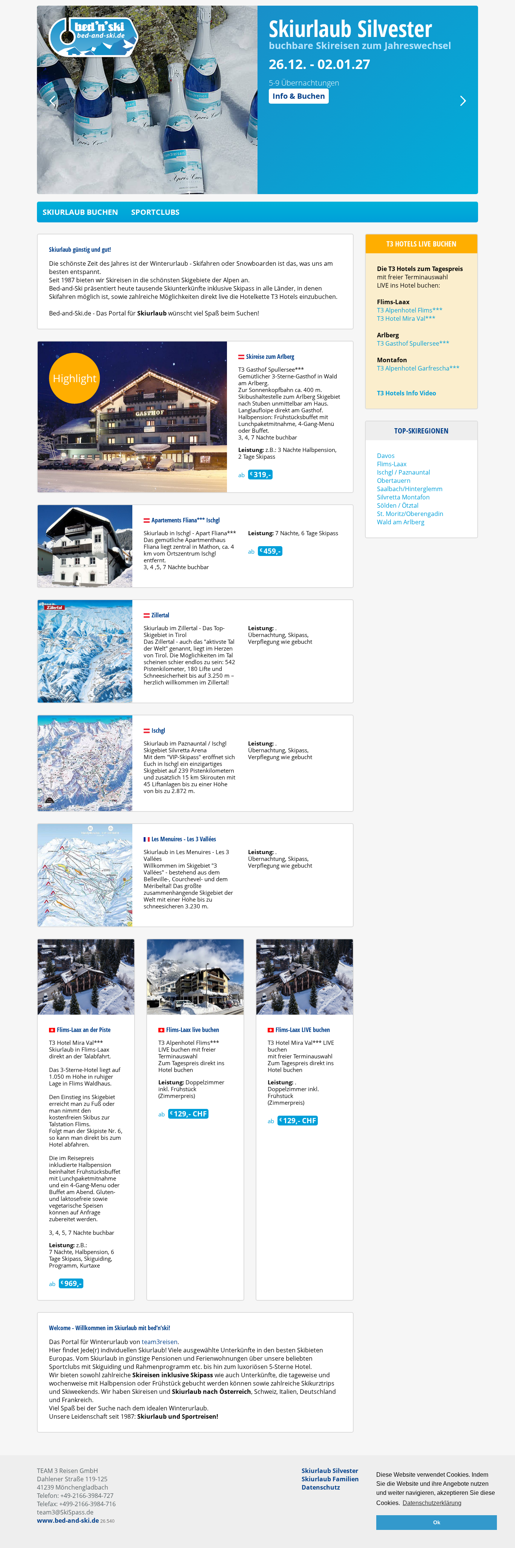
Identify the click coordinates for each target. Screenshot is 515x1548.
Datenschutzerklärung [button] (432, 1503)
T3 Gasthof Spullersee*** (413, 343)
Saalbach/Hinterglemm (410, 489)
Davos (386, 456)
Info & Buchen (299, 96)
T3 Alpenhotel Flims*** (410, 310)
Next (463, 101)
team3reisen (160, 1342)
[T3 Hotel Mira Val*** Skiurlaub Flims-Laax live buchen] (304, 977)
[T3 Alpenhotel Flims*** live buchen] (195, 977)
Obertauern (394, 480)
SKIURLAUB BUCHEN (80, 212)
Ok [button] (436, 1522)
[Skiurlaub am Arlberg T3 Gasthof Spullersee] (132, 416)
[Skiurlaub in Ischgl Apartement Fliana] (85, 546)
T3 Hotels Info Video (406, 393)
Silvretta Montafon (403, 497)
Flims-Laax (391, 464)
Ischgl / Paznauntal (403, 472)
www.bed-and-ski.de (68, 1520)
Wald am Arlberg (401, 522)
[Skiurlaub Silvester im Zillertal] (85, 651)
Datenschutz (321, 1487)
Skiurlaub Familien (330, 1479)
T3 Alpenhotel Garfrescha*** (418, 368)
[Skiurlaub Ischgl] (85, 763)
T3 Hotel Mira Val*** (406, 318)
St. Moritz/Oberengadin (410, 514)
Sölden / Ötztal (397, 505)
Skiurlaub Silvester (330, 1471)
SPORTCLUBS (155, 212)
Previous (52, 101)
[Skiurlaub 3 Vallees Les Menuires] (85, 875)
